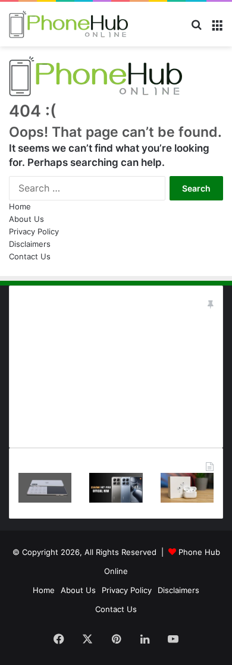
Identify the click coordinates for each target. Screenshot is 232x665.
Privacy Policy (34, 231)
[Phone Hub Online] (68, 24)
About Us (26, 219)
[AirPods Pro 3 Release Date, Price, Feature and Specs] (187, 499)
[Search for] (196, 28)
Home (20, 206)
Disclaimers (30, 244)
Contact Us (30, 256)
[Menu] (217, 28)
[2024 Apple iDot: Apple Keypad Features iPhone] (44, 499)
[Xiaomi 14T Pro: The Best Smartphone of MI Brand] (115, 499)
